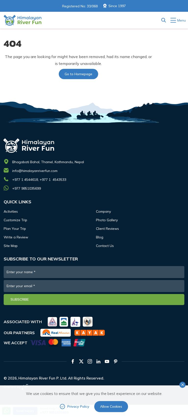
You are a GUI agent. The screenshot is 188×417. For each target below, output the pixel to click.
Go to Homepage (78, 74)
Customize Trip (15, 220)
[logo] (92, 145)
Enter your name (21, 272)
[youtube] (107, 361)
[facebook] (72, 361)
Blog (99, 237)
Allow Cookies (111, 406)
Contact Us (105, 246)
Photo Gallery (107, 220)
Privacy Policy (78, 406)
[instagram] (90, 361)
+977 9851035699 (26, 188)
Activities (11, 211)
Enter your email (21, 286)
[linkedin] (98, 361)
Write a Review (16, 237)
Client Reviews (107, 228)
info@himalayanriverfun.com (35, 171)
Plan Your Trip (15, 228)
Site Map (11, 246)
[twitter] (81, 361)
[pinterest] (115, 361)
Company (103, 211)
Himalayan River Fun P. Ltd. (42, 378)
